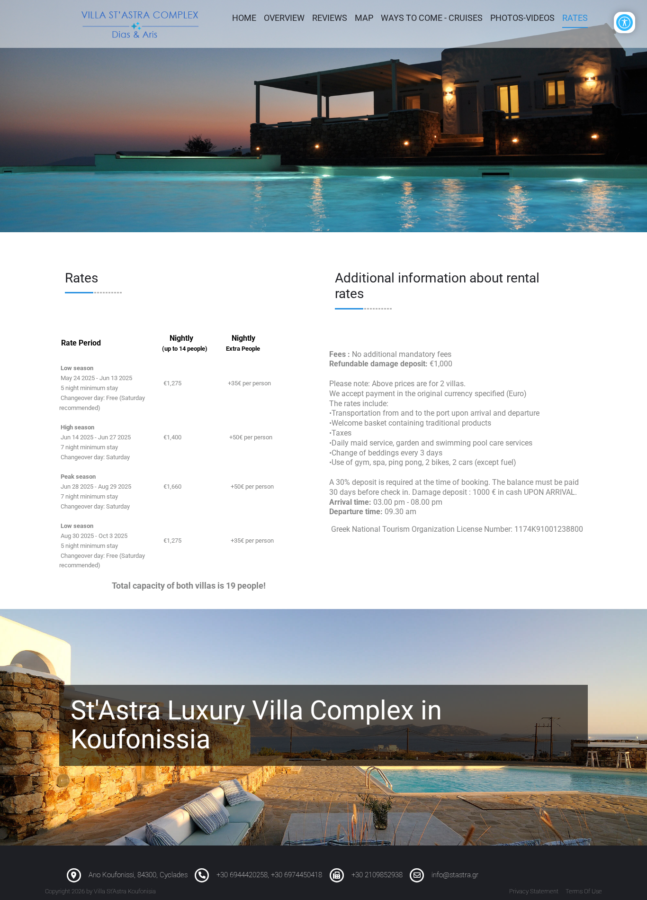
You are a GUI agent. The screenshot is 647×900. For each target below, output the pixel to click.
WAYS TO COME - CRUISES (432, 18)
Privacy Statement (533, 891)
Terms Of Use (584, 891)
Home (244, 18)
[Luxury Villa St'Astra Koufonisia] (141, 24)
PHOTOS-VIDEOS (522, 18)
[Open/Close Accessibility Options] (624, 22)
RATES (575, 18)
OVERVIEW (284, 18)
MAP (364, 18)
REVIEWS (329, 18)
